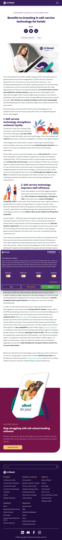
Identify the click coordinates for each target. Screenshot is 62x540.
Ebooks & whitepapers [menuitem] (29, 512)
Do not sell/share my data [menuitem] (50, 495)
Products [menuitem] (6, 477)
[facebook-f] (33, 532)
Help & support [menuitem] (27, 498)
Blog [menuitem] (23, 509)
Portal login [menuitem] (45, 486)
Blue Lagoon (23, 317)
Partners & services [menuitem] (29, 477)
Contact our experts (34, 358)
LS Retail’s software (50, 327)
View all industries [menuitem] (9, 523)
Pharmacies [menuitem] (6, 515)
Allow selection (31, 287)
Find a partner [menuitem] (26, 480)
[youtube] (28, 532)
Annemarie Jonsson (22, 13)
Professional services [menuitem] (28, 492)
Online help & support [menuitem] (29, 521)
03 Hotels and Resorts (28, 37)
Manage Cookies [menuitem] (47, 501)
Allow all (50, 287)
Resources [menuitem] (26, 503)
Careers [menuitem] (44, 483)
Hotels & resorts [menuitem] (8, 512)
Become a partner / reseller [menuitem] (30, 483)
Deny (11, 287)
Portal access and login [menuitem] (29, 495)
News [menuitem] (24, 518)
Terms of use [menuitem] (45, 492)
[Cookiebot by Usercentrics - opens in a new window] (48, 252)
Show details (53, 282)
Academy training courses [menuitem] (30, 489)
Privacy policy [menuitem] (46, 489)
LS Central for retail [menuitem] (9, 480)
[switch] (23, 276)
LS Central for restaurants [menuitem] (11, 483)
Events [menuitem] (24, 515)
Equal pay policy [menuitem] (47, 498)
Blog (39, 37)
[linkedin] (22, 532)
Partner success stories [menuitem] (29, 486)
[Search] (57, 467)
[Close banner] (59, 252)
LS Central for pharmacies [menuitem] (11, 489)
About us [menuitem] (45, 477)
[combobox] (31, 467)
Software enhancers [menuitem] (9, 498)
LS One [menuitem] (5, 495)
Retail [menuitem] (5, 506)
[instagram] (39, 532)
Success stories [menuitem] (27, 506)
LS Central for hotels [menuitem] (9, 486)
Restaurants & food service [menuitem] (11, 509)
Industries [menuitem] (7, 503)
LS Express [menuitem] (6, 492)
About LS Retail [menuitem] (46, 480)
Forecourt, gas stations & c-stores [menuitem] (11, 519)
